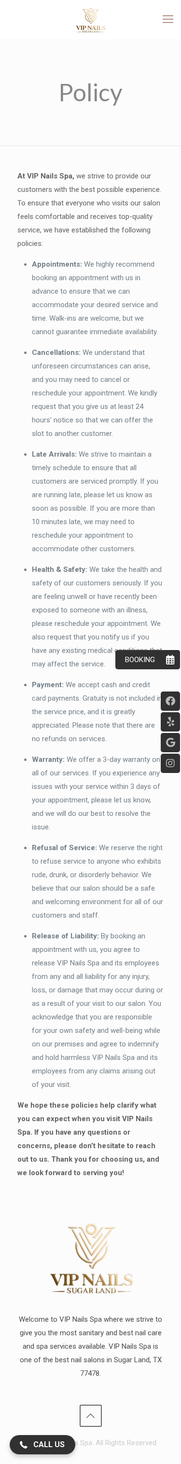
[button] (42, 1444)
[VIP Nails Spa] (90, 19)
